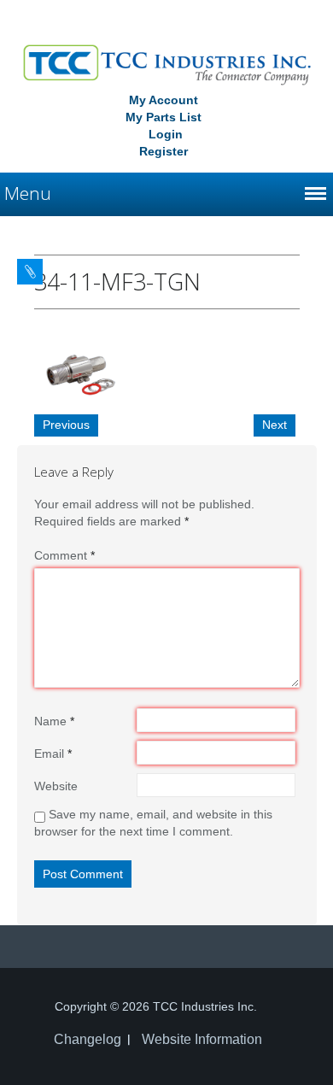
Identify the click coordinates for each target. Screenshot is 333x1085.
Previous (66, 424)
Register (163, 151)
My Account (163, 100)
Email (53, 753)
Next (274, 424)
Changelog (87, 1039)
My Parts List (164, 117)
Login (166, 134)
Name (54, 721)
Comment (64, 555)
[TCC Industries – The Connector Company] (167, 63)
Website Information (202, 1039)
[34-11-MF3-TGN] (77, 372)
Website (56, 786)
